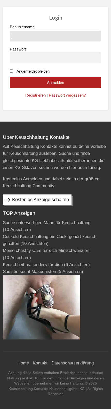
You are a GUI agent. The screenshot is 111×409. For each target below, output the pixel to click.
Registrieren (35, 95)
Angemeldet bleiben (33, 71)
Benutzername (22, 27)
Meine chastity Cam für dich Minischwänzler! (46, 250)
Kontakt (40, 363)
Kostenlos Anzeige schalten (40, 199)
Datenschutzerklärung (72, 363)
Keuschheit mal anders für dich (33, 264)
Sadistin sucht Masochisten (29, 271)
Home (23, 363)
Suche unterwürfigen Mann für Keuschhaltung (46, 222)
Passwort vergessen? (67, 95)
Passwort (18, 49)
